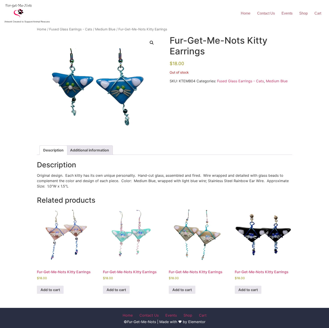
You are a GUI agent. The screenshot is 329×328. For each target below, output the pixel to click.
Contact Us (266, 13)
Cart (317, 13)
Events (287, 13)
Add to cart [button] (50, 290)
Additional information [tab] (89, 150)
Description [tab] (53, 150)
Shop (303, 13)
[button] (152, 43)
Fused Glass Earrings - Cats (70, 29)
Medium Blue (105, 29)
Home (245, 13)
